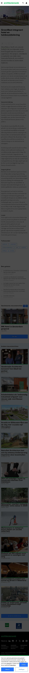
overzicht (9, 663)
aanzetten (13, 665)
